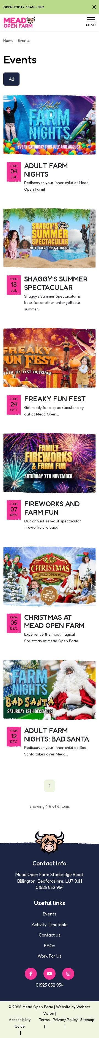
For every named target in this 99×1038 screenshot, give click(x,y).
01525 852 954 (50, 985)
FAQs (49, 945)
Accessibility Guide (20, 1022)
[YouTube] (49, 974)
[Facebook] (31, 974)
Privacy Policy (65, 1019)
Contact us (50, 935)
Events (49, 914)
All (11, 79)
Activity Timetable (50, 924)
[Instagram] (68, 974)
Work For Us (50, 956)
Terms (44, 1019)
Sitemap (87, 1019)
